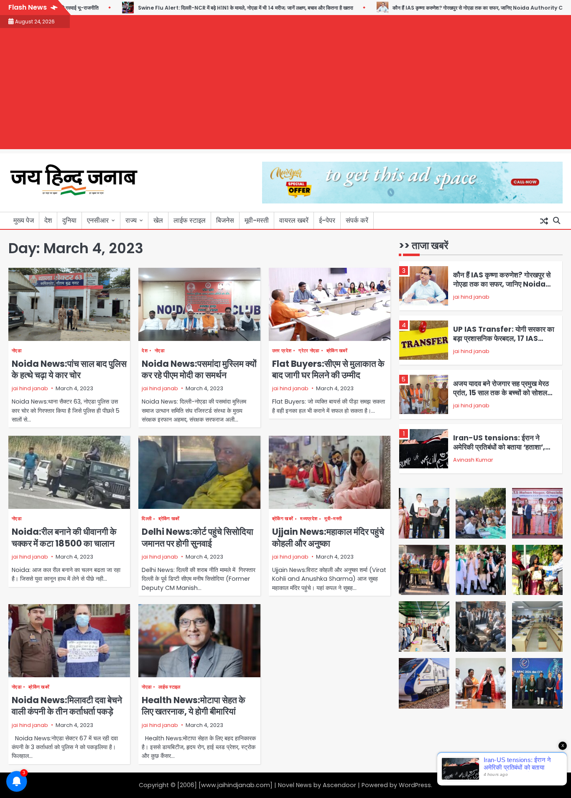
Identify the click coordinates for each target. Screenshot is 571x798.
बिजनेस (225, 220)
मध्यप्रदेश (308, 518)
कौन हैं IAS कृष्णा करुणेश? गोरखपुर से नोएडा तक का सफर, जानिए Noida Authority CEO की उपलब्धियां (469, 7)
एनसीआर (98, 220)
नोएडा (16, 350)
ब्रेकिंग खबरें (336, 350)
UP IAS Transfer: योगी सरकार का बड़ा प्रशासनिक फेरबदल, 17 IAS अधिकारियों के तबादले (503, 338)
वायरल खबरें (293, 220)
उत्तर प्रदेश (281, 350)
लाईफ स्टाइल (189, 220)
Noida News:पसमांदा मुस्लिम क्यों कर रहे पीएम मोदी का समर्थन (199, 369)
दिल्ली (146, 518)
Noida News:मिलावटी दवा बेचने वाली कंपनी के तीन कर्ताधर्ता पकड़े (67, 705)
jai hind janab (30, 388)
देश (48, 220)
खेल (158, 220)
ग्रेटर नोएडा (308, 350)
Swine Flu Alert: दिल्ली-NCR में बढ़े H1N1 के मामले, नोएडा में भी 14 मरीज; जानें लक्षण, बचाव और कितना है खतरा (221, 7)
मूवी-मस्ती (257, 220)
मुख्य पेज (23, 220)
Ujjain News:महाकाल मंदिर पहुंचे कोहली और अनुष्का (328, 537)
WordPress (415, 785)
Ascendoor (339, 785)
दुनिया (69, 220)
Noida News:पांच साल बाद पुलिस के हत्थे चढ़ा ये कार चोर (69, 369)
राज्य (131, 220)
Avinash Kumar (473, 459)
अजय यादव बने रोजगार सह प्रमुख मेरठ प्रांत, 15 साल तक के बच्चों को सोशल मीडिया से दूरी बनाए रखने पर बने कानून (501, 393)
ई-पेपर (327, 220)
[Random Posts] (544, 220)
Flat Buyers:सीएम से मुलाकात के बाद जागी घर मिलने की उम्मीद (328, 369)
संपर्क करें (357, 220)
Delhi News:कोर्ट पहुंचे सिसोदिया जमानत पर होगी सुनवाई (197, 537)
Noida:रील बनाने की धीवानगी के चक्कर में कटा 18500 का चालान (64, 537)
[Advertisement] (285, 90)
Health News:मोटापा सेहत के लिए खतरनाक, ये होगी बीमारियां (193, 705)
